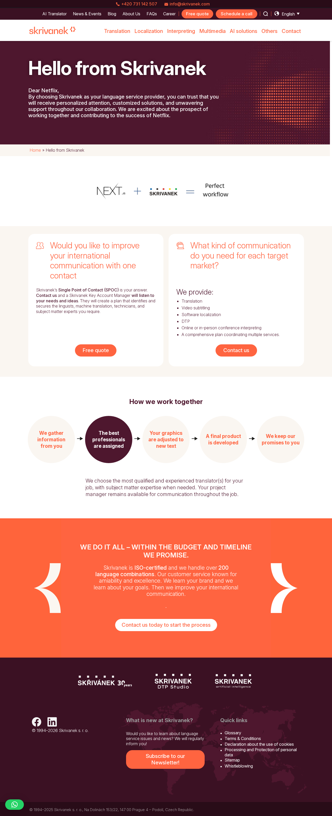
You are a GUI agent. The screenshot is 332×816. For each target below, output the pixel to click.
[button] (51, 439)
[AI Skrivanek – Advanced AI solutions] (233, 681)
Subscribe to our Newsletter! (165, 759)
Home (35, 150)
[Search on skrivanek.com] (265, 13)
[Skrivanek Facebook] (36, 722)
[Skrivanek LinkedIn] (52, 722)
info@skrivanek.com (190, 3)
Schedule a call (236, 13)
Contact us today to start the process (166, 625)
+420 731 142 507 (139, 3)
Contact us (236, 350)
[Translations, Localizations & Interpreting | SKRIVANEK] (52, 30)
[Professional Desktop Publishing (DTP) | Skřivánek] (173, 681)
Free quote (197, 13)
